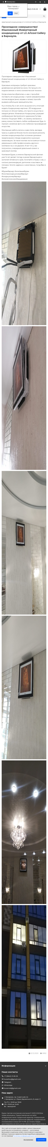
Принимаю (41, 1139)
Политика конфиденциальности (24, 1136)
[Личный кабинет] (44, 2)
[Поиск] (44, 16)
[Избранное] (35, 2)
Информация (8, 1066)
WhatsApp (8, 1085)
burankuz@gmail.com (12, 1079)
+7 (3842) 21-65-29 (31, 9)
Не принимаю (28, 1139)
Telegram (7, 1082)
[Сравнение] (40, 2)
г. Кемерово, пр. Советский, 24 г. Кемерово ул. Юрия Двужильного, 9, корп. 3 (22, 1098)
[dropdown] (3, 2)
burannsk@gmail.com (12, 1088)
